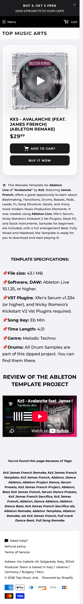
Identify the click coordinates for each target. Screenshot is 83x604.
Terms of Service (17, 552)
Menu (11, 22)
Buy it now (40, 160)
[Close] (74, 4)
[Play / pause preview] (40, 81)
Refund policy (15, 546)
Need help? (19, 540)
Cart (73, 22)
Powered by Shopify (57, 577)
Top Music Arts (24, 33)
